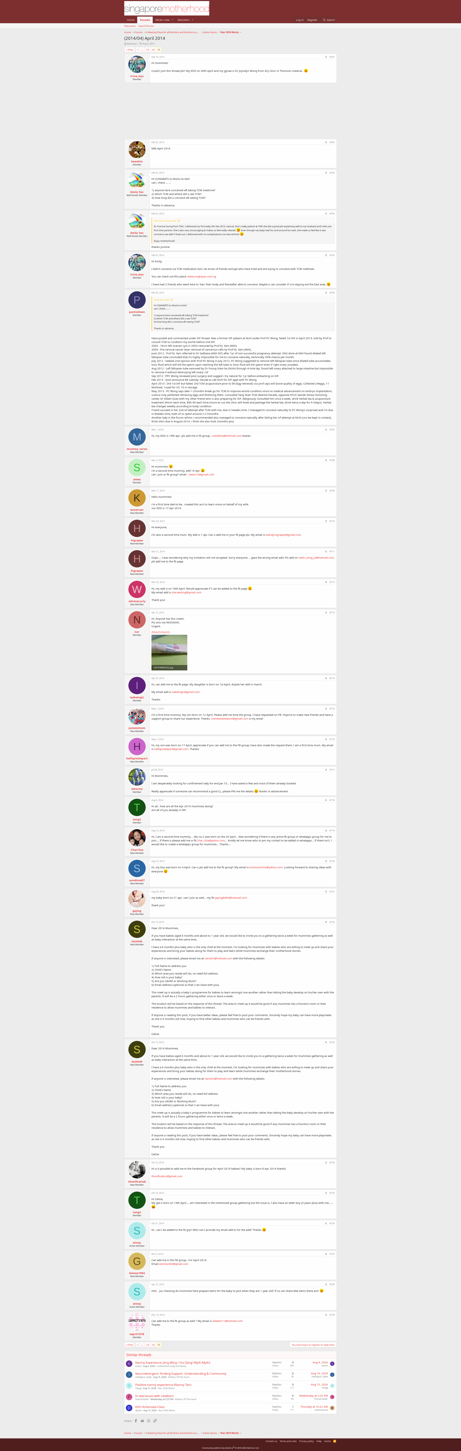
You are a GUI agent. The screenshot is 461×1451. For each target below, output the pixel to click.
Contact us (271, 1441)
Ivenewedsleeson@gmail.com (229, 718)
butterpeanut (321, 1409)
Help (318, 1441)
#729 (332, 1314)
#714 (332, 678)
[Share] (326, 57)
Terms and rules (288, 1441)
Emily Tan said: (161, 299)
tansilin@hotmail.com (218, 958)
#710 (332, 521)
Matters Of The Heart (178, 1377)
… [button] (142, 49)
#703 (332, 172)
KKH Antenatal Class (150, 1407)
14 (153, 49)
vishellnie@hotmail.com (227, 435)
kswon (138, 1366)
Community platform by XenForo (230, 1447)
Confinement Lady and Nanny (171, 1366)
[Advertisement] (230, 109)
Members (184, 20)
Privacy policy (306, 1441)
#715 (332, 708)
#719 (332, 830)
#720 (332, 861)
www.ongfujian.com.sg (201, 276)
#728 (332, 1284)
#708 (332, 460)
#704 (332, 213)
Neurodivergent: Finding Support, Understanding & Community (180, 1373)
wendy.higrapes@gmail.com (283, 534)
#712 (332, 582)
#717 (332, 769)
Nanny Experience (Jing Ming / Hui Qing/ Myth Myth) (172, 1362)
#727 (332, 1253)
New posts (130, 26)
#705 (332, 255)
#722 (332, 922)
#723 (332, 1042)
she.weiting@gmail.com (187, 592)
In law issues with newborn (154, 1396)
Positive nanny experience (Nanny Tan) (163, 1385)
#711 (332, 551)
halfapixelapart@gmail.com (171, 749)
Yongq (138, 1388)
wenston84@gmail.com (173, 1264)
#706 (332, 292)
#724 (332, 1162)
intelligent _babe (143, 1377)
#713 (332, 612)
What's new (162, 20)
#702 (332, 142)
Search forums (146, 26)
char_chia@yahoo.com (211, 840)
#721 (332, 891)
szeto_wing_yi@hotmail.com (316, 557)
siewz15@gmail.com (201, 474)
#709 (332, 490)
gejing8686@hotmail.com (231, 897)
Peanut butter (142, 1399)
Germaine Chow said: (165, 220)
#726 (332, 1223)
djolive (138, 1410)
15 (158, 49)
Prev (130, 49)
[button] (172, 20)
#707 (332, 429)
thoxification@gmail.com (166, 1176)
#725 (332, 1192)
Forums (145, 20)
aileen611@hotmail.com (227, 1321)
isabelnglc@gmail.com (186, 692)
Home (131, 20)
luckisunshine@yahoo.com (266, 867)
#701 (332, 57)
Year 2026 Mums (166, 1388)
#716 (332, 739)
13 (147, 49)
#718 (332, 800)
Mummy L (132, 43)
